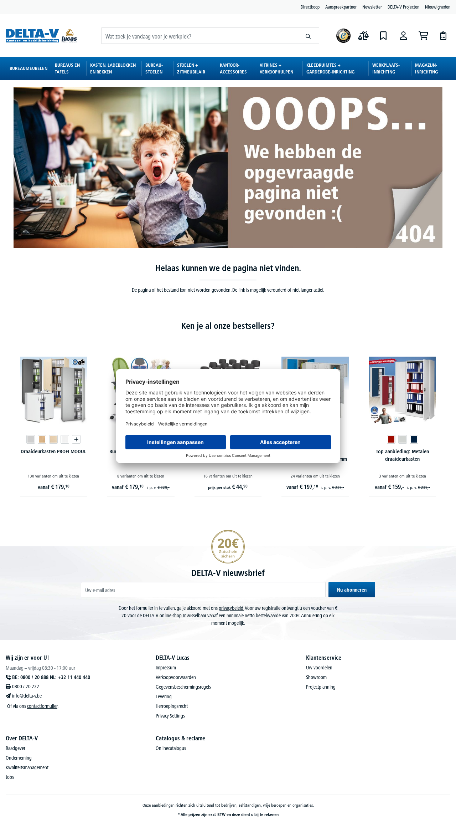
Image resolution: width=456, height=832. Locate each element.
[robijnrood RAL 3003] (391, 439)
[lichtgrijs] (30, 439)
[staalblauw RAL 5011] (414, 439)
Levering (164, 696)
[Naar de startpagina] (41, 36)
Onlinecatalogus (171, 748)
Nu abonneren (352, 590)
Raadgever (15, 748)
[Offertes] (443, 36)
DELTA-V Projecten (403, 7)
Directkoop (310, 7)
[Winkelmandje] (423, 36)
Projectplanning (321, 686)
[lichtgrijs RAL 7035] (402, 439)
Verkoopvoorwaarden (176, 677)
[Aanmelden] (403, 36)
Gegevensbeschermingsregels (183, 686)
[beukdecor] (42, 439)
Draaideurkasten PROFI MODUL (53, 451)
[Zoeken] (308, 35)
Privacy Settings (170, 715)
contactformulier (42, 706)
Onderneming (19, 757)
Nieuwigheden (437, 7)
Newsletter (372, 7)
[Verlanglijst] (383, 36)
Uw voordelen (319, 667)
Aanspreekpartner (341, 7)
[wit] (65, 439)
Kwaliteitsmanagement (27, 767)
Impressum (166, 667)
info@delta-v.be (27, 695)
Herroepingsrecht (172, 706)
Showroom (316, 677)
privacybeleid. (231, 608)
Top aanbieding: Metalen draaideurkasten (402, 455)
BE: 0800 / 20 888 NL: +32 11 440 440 (51, 677)
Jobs (10, 777)
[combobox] (199, 35)
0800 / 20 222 (25, 686)
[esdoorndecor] (53, 439)
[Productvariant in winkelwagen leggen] (76, 439)
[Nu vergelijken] (363, 36)
